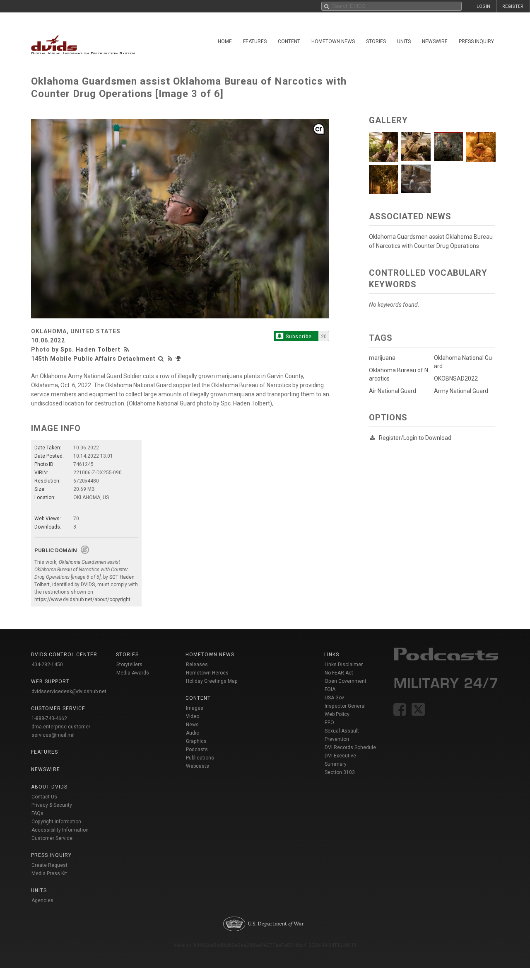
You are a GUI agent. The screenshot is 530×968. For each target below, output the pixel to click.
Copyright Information (56, 822)
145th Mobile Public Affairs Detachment (93, 358)
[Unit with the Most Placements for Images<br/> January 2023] (179, 358)
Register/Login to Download (415, 437)
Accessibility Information (60, 830)
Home (225, 41)
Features (255, 41)
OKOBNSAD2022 (456, 378)
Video (192, 716)
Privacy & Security (51, 805)
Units (404, 41)
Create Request (49, 865)
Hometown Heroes (207, 673)
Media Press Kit (49, 873)
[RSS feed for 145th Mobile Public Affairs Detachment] (170, 358)
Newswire (435, 41)
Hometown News (333, 41)
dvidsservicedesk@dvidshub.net (68, 691)
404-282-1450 (47, 664)
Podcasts (197, 749)
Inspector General (345, 706)
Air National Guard (392, 391)
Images (194, 708)
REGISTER (512, 6)
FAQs (37, 813)
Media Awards (132, 673)
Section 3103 (340, 772)
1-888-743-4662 (49, 718)
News (192, 725)
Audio (192, 733)
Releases (197, 664)
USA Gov (334, 698)
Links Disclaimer (344, 664)
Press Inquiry (476, 41)
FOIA (330, 689)
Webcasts (197, 766)
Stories (376, 41)
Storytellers (129, 664)
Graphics (196, 741)
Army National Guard (461, 391)
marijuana (382, 357)
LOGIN (483, 6)
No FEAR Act (339, 673)
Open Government (345, 681)
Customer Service (51, 838)
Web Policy (337, 714)
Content (289, 41)
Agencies (42, 900)
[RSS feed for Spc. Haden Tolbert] (127, 349)
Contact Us (44, 797)
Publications (200, 758)
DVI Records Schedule (350, 747)
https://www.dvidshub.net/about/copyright (82, 599)
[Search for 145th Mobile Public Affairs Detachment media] (161, 358)
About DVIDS (49, 787)
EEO (329, 722)
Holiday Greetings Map (212, 681)
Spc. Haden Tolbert (90, 349)
